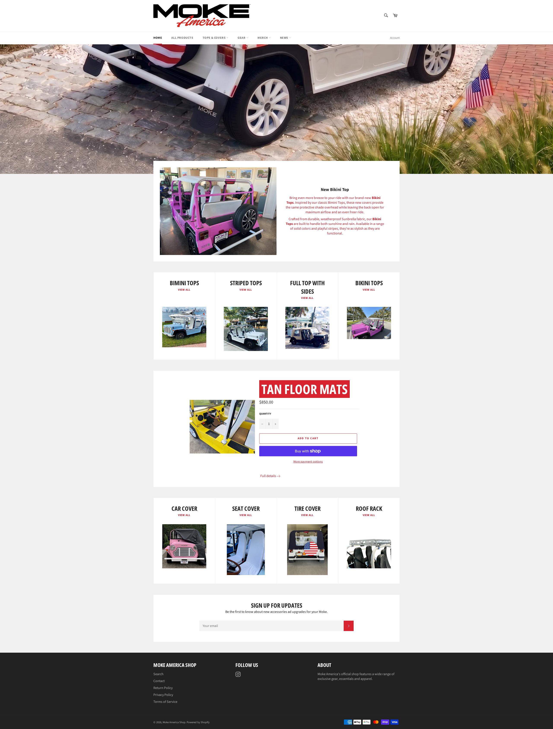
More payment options (308, 462)
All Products (182, 38)
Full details (268, 476)
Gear (242, 38)
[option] (276, 109)
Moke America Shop (174, 722)
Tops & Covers (214, 38)
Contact (159, 681)
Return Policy (163, 688)
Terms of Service (165, 701)
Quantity (265, 414)
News (284, 38)
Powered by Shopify (198, 722)
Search (158, 674)
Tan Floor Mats (304, 389)
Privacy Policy (163, 694)
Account (395, 38)
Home (157, 38)
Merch (263, 38)
